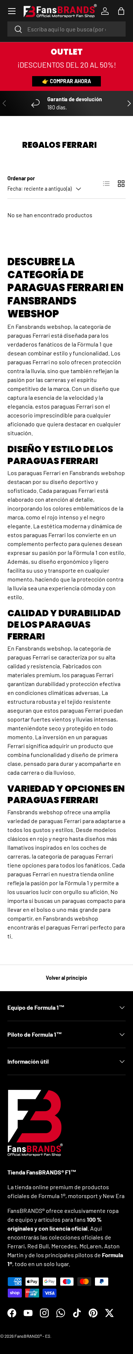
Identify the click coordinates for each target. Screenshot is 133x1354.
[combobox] (66, 29)
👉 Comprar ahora (66, 81)
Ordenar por (21, 178)
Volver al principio (66, 978)
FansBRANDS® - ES (32, 1335)
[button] (121, 11)
